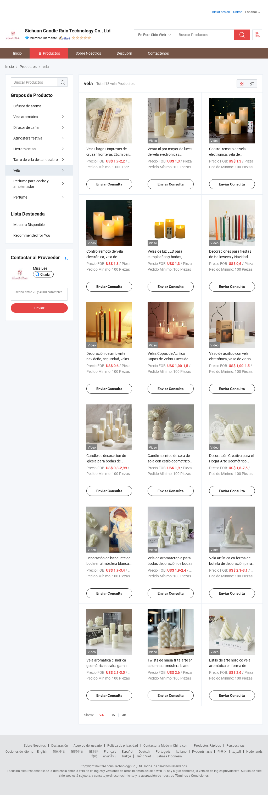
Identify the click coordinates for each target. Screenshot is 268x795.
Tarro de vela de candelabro (35, 159)
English (42, 751)
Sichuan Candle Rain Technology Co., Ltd (67, 30)
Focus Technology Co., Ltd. (124, 766)
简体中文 (59, 751)
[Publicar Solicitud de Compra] (257, 35)
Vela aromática (25, 116)
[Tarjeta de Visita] (66, 257)
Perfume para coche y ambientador (31, 183)
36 (113, 714)
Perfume (20, 197)
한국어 (222, 751)
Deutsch (144, 751)
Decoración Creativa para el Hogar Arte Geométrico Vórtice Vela (231, 461)
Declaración (59, 745)
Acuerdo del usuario (88, 745)
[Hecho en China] (38, 10)
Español (127, 751)
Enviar (39, 307)
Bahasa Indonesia (169, 756)
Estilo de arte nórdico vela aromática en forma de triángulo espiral (229, 666)
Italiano (181, 751)
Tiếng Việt (143, 756)
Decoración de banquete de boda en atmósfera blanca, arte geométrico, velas (108, 563)
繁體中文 (77, 751)
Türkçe (126, 756)
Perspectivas (235, 745)
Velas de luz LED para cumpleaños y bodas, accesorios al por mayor (167, 257)
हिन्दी (94, 756)
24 (101, 715)
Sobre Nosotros (88, 53)
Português (163, 751)
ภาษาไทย (109, 756)
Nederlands (254, 751)
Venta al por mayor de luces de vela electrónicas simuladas (170, 154)
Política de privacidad (122, 745)
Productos (51, 53)
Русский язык (202, 751)
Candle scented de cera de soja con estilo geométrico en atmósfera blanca (169, 461)
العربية (236, 751)
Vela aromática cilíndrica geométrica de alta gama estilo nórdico (106, 666)
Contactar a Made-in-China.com (165, 745)
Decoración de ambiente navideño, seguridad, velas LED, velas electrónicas (107, 359)
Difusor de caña (26, 127)
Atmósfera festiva (27, 138)
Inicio (17, 53)
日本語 (93, 751)
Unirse (237, 12)
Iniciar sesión (220, 12)
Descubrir (124, 53)
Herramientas (24, 148)
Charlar (45, 274)
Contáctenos (158, 53)
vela (16, 170)
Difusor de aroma (27, 105)
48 (124, 714)
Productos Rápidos (207, 745)
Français (110, 751)
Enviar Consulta (109, 184)
